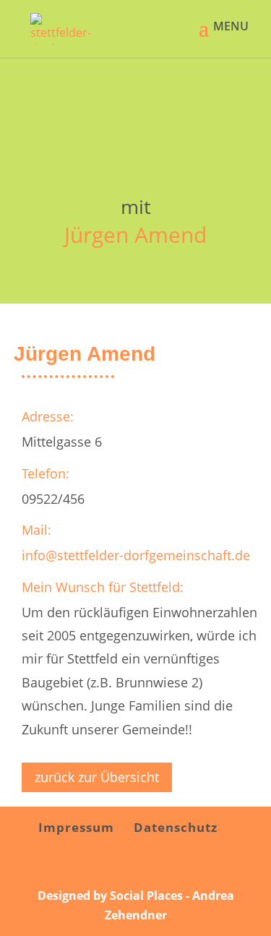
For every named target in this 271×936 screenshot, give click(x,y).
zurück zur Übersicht (97, 777)
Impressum (76, 827)
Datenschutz (176, 827)
